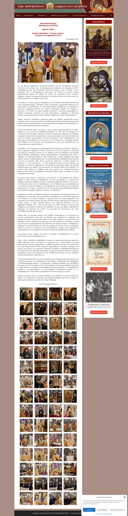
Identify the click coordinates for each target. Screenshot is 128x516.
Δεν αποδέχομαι (102, 510)
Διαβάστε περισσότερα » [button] (99, 62)
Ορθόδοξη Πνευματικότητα (59, 15)
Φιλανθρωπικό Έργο (97, 15)
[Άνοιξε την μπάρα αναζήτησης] (111, 15)
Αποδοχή (89, 510)
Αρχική (18, 15)
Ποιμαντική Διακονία (79, 15)
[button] (124, 497)
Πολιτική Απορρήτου (107, 514)
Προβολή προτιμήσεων (117, 510)
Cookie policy (98, 514)
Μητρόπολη (42, 15)
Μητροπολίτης (28, 15)
